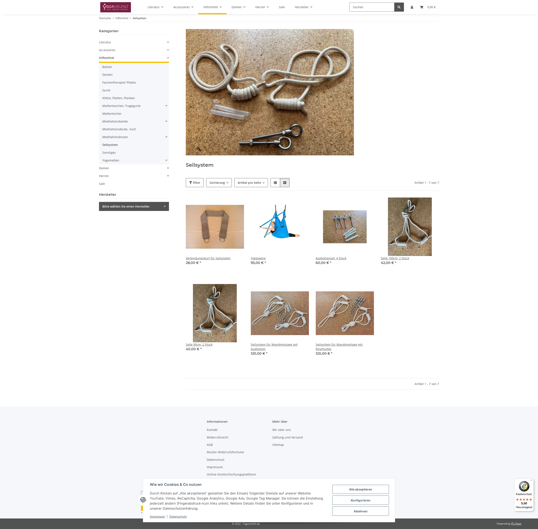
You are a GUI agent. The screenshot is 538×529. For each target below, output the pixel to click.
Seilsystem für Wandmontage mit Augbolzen (274, 346)
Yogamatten (110, 160)
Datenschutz (178, 516)
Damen (104, 168)
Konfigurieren (361, 500)
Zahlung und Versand (287, 437)
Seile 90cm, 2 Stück (199, 344)
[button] (275, 182)
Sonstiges (109, 153)
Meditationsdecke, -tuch (119, 129)
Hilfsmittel (106, 58)
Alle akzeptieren (360, 489)
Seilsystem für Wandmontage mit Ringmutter (339, 346)
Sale (102, 184)
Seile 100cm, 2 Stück (395, 258)
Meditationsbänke (115, 121)
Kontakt (212, 430)
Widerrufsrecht (217, 437)
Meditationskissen (115, 137)
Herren (104, 176)
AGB (210, 445)
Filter (196, 183)
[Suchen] (399, 7)
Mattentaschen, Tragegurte (121, 106)
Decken (107, 75)
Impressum (157, 516)
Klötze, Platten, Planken (118, 98)
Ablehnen (361, 511)
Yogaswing (258, 258)
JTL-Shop (516, 523)
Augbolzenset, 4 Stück (331, 258)
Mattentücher (112, 114)
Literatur (105, 42)
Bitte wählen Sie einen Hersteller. (126, 206)
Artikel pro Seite (249, 183)
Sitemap (278, 445)
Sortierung (217, 183)
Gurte (106, 90)
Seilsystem (110, 145)
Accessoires (107, 50)
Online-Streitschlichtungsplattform (231, 474)
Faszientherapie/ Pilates (119, 82)
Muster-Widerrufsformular (225, 452)
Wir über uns (281, 430)
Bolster (107, 67)
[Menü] (531, 481)
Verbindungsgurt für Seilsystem (208, 258)
